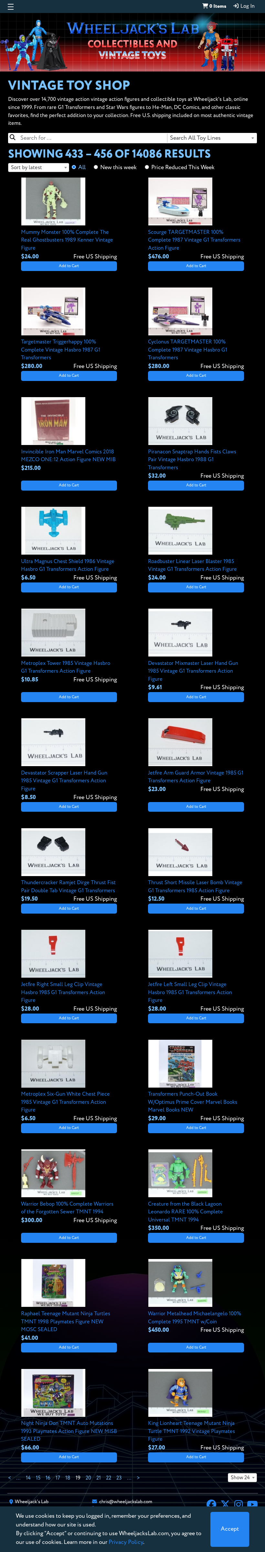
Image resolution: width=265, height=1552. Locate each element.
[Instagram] (238, 1505)
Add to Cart (69, 266)
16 (48, 1478)
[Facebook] (211, 1505)
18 (67, 1478)
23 (119, 1478)
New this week (118, 167)
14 (28, 1478)
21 (98, 1478)
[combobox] (211, 138)
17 (58, 1478)
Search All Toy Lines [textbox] (195, 138)
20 (88, 1478)
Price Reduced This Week (183, 167)
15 (38, 1478)
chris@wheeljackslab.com (125, 1501)
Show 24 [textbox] (240, 1478)
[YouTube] (252, 1505)
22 (108, 1478)
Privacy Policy (126, 1542)
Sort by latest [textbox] (26, 167)
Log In (247, 6)
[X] (225, 1505)
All (82, 167)
